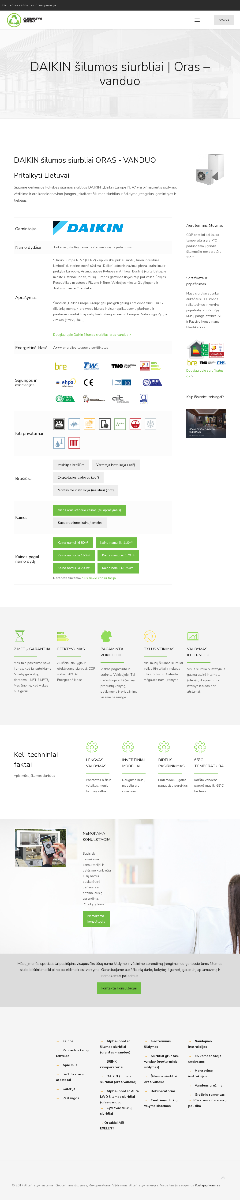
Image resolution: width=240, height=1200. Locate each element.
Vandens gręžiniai (209, 1085)
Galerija (69, 1089)
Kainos (68, 1041)
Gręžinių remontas (210, 1094)
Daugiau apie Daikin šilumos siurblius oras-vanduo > (92, 334)
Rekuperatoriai (163, 1091)
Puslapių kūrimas (207, 1185)
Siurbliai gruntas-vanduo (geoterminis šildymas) (161, 1061)
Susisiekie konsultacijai (99, 578)
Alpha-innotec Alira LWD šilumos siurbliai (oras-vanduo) (119, 1097)
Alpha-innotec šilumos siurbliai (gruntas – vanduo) (115, 1047)
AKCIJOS (224, 20)
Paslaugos (71, 1098)
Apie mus (70, 1065)
